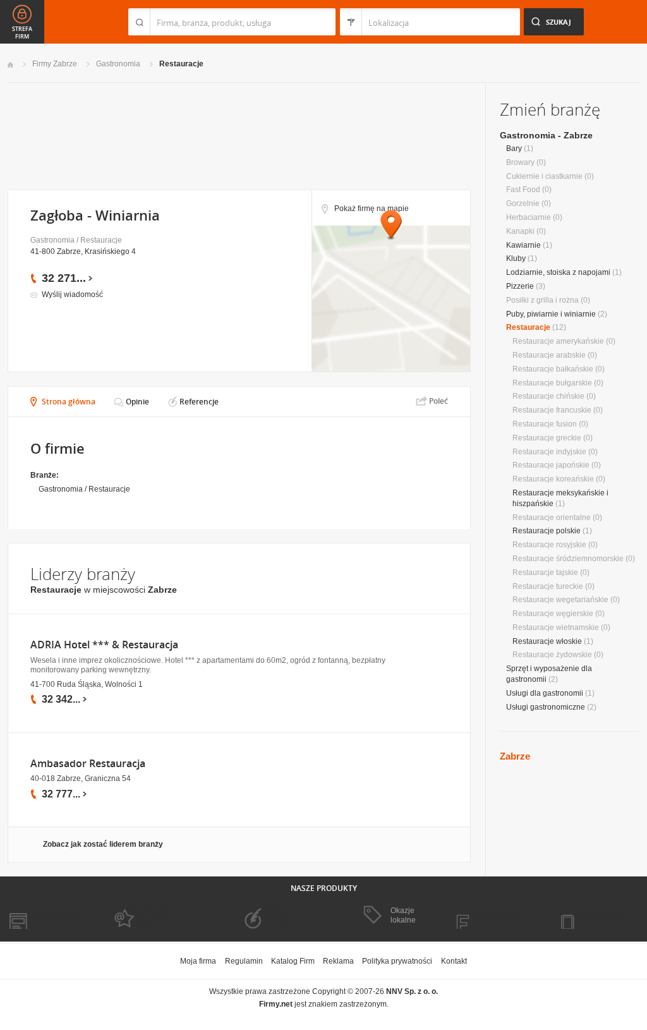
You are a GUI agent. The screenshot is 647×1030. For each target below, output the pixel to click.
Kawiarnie (523, 245)
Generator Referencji (270, 915)
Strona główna (68, 401)
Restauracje (181, 63)
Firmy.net (45, 22)
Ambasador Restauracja (87, 763)
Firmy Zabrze (54, 63)
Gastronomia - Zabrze (546, 135)
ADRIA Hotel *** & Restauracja (104, 644)
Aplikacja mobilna (596, 916)
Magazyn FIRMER (494, 916)
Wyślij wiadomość (72, 294)
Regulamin (244, 961)
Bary (514, 148)
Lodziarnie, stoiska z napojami (558, 272)
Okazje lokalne (403, 915)
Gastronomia (118, 63)
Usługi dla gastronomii (544, 693)
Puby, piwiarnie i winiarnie (551, 314)
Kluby (516, 258)
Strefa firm (22, 32)
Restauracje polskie (546, 530)
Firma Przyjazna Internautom (151, 915)
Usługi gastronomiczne (545, 707)
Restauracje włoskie (547, 641)
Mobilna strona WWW (45, 916)
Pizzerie (520, 286)
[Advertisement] (238, 134)
